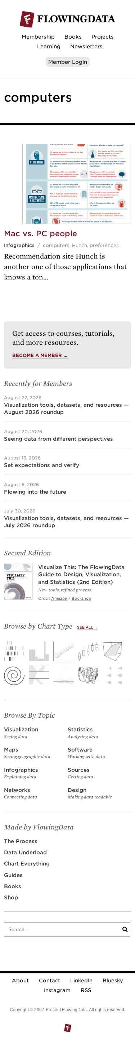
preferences (104, 245)
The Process (20, 841)
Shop (11, 897)
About (20, 980)
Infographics (19, 245)
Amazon (59, 598)
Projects (102, 37)
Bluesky (113, 980)
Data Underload (25, 852)
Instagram (57, 990)
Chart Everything (27, 863)
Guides (13, 875)
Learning (48, 46)
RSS (86, 990)
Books (73, 37)
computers (56, 245)
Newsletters (86, 46)
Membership (38, 37)
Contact (49, 980)
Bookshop (81, 598)
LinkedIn (81, 980)
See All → (87, 627)
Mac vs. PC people (40, 233)
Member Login (67, 62)
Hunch (79, 245)
